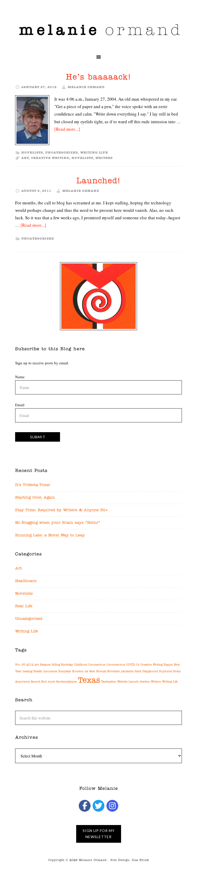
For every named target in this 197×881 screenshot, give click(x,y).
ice (86, 671)
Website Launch (128, 681)
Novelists (32, 152)
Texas (89, 680)
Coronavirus (96, 665)
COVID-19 (132, 665)
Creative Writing (50, 158)
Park (138, 671)
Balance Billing (50, 665)
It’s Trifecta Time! (32, 485)
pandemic (127, 671)
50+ (18, 665)
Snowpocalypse (66, 681)
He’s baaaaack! (98, 77)
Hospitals (64, 671)
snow (51, 681)
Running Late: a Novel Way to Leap (50, 535)
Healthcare (25, 581)
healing (27, 671)
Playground (150, 671)
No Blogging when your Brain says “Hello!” (57, 523)
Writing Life (94, 152)
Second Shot (39, 681)
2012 (29, 665)
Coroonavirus (115, 665)
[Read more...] (67, 129)
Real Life (23, 606)
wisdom (145, 681)
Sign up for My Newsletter (99, 833)
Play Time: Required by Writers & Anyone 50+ (61, 510)
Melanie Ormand (98, 29)
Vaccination (108, 681)
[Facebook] (85, 806)
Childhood (80, 665)
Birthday (67, 665)
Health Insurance (45, 671)
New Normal (97, 671)
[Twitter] (98, 806)
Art (25, 158)
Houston (78, 671)
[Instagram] (112, 806)
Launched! (98, 181)
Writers (104, 158)
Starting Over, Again (35, 498)
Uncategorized (61, 152)
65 (23, 665)
